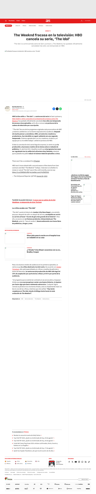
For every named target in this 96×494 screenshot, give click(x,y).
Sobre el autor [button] (15, 109)
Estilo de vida (49, 25)
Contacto (7, 472)
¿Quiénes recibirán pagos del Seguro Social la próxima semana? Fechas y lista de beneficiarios (81, 178)
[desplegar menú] (6, 21)
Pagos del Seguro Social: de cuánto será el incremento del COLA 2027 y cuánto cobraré (76, 199)
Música (24, 25)
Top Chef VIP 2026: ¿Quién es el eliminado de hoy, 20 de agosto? (33, 441)
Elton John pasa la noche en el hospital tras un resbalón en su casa (43, 236)
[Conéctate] (82, 21)
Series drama (46, 299)
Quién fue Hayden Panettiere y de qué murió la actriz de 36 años (34, 451)
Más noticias (87, 156)
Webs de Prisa (85, 479)
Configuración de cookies (42, 472)
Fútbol (18, 20)
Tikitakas (26, 432)
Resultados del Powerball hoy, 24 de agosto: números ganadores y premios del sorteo (76, 188)
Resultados (12, 20)
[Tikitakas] (9, 26)
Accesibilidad (52, 472)
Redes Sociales (32, 25)
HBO (22, 299)
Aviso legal (12, 472)
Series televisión (29, 299)
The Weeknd (38, 299)
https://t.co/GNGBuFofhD (21, 172)
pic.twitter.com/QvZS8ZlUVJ (39, 172)
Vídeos (23, 20)
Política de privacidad (21, 472)
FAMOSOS (29, 233)
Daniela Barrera (17, 107)
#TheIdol (37, 161)
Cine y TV (18, 25)
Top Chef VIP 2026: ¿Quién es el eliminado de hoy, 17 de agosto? (33, 448)
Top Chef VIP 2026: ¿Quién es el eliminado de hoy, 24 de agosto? (33, 438)
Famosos (41, 25)
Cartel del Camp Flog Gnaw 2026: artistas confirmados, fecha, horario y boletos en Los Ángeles (36, 444)
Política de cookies (31, 472)
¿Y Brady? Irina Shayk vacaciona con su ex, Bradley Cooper (44, 251)
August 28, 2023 (42, 176)
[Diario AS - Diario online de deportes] (48, 21)
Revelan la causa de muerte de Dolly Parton (27, 435)
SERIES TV (48, 31)
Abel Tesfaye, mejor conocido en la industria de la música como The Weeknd (35, 119)
